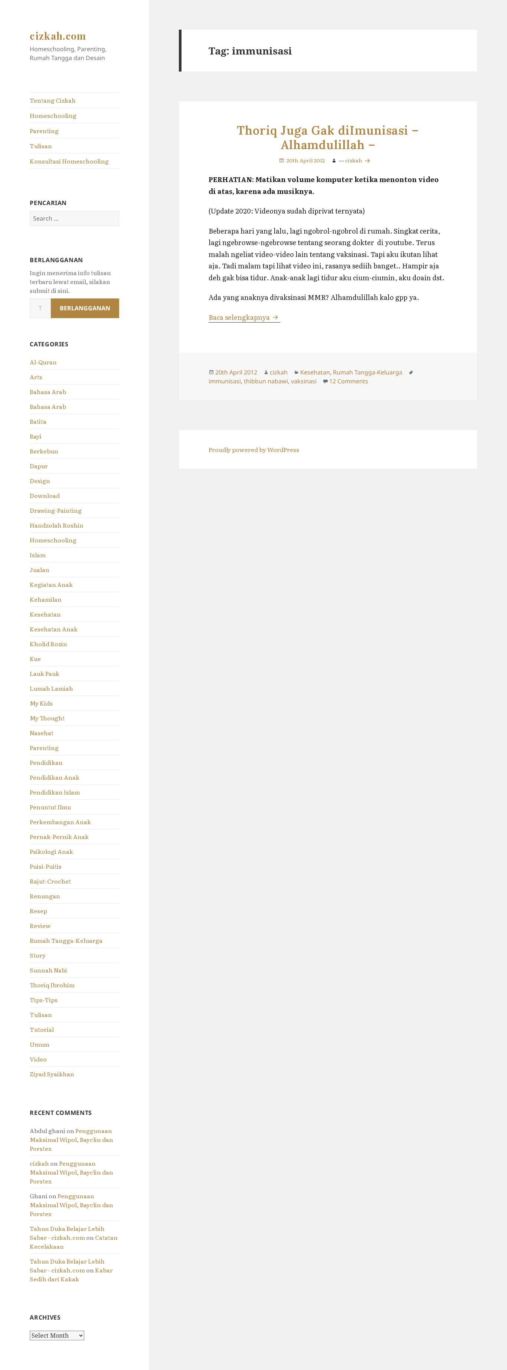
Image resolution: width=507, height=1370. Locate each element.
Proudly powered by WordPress (254, 449)
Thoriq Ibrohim (52, 984)
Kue (35, 658)
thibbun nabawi (266, 381)
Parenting (44, 130)
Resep (38, 910)
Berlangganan (85, 308)
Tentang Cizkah (53, 100)
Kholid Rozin (48, 643)
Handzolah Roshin (57, 525)
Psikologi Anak (51, 851)
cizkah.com (58, 35)
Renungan (45, 895)
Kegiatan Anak (51, 584)
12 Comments (348, 381)
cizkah (39, 1163)
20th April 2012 (305, 160)
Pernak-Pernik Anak (59, 836)
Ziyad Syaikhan (52, 1073)
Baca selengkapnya (244, 317)
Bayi (36, 436)
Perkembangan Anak (60, 821)
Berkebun (44, 450)
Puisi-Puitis (46, 866)
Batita (38, 421)
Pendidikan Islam (55, 792)
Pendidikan (46, 762)
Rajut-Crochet (50, 881)
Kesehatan (45, 614)
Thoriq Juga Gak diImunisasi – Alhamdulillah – (328, 137)
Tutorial (42, 1029)
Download (45, 495)
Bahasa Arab (48, 391)
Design (40, 480)
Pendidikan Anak (54, 777)
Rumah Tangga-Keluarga (66, 940)
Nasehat (41, 732)
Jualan (39, 569)
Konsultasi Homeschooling (69, 160)
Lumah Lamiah (51, 688)
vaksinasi (304, 381)
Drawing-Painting (56, 510)
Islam (38, 554)
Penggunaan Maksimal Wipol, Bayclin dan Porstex (71, 1139)
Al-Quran (43, 361)
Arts (36, 376)
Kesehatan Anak (54, 628)
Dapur (39, 465)
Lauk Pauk (44, 673)
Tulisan (41, 145)
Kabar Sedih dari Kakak (71, 1274)
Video (38, 1058)
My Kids (41, 703)
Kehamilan (46, 599)
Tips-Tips (44, 999)
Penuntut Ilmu (50, 806)
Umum (39, 1044)
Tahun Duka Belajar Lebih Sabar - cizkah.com (67, 1233)
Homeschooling (53, 115)
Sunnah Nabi (48, 969)
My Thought (47, 717)
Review (40, 925)
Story (38, 955)
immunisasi (225, 381)
